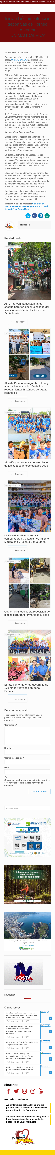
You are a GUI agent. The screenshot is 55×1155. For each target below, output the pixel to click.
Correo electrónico (14, 758)
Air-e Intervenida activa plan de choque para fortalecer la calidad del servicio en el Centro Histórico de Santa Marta (26, 1107)
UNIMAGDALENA (19, 60)
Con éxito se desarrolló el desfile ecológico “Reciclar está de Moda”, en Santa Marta (26, 206)
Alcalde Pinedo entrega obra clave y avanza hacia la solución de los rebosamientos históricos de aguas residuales (27, 1119)
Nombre (8, 748)
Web (6, 768)
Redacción (25, 225)
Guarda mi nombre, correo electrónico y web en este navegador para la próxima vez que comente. (27, 783)
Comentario (10, 725)
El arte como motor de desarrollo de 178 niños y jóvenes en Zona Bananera (26, 687)
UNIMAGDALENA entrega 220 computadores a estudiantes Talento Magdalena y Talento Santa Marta (26, 538)
